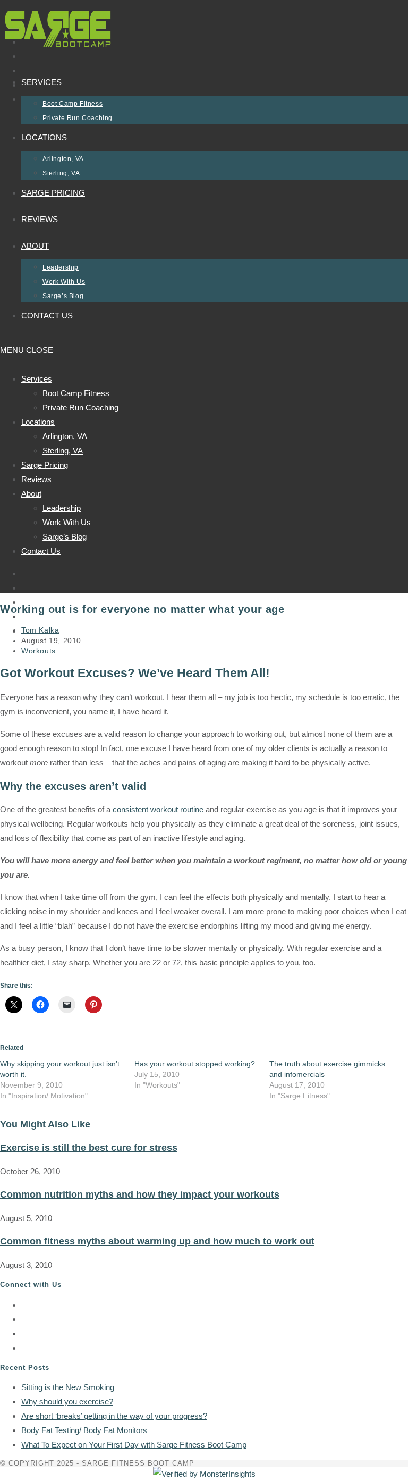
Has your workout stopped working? (194, 1063)
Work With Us (66, 522)
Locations (38, 421)
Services (36, 378)
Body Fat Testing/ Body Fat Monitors (84, 1430)
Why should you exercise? (67, 1401)
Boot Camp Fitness (75, 393)
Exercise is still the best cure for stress (88, 1147)
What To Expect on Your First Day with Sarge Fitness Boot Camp (133, 1444)
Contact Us (41, 551)
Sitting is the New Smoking (67, 1387)
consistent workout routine (158, 809)
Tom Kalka (40, 630)
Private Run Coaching (80, 407)
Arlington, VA (64, 436)
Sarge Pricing (44, 464)
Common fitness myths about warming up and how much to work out (157, 1241)
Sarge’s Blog (64, 536)
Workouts (38, 650)
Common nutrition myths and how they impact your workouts (139, 1194)
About (31, 493)
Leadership (61, 507)
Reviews (36, 479)
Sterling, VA (62, 450)
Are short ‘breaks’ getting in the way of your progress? (114, 1415)
